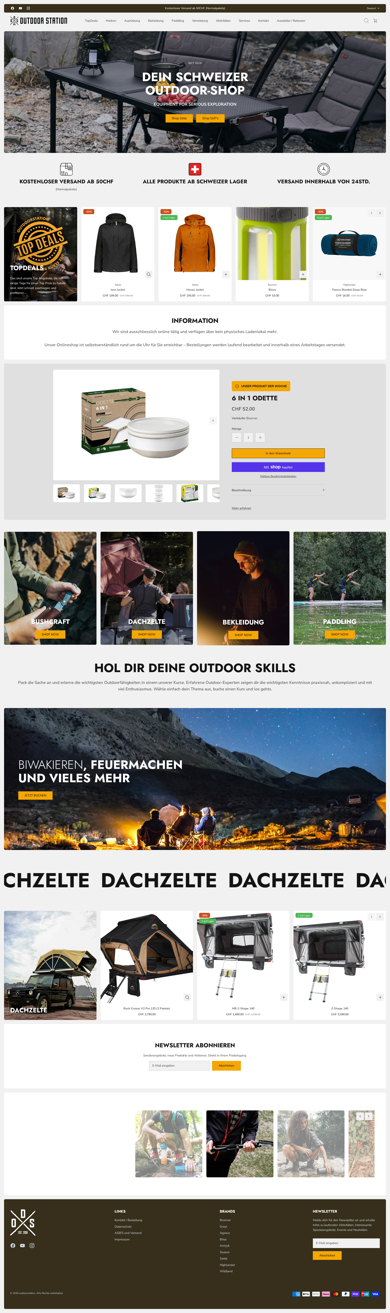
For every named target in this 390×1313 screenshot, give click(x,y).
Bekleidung (156, 21)
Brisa (223, 1239)
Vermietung (200, 21)
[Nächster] (258, 8)
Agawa (225, 1233)
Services (244, 21)
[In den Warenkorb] (226, 274)
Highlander (227, 1265)
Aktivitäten (223, 21)
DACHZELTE (71, 880)
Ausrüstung (132, 21)
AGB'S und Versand (128, 1233)
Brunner (251, 418)
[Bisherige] (132, 8)
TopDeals (91, 21)
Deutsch (371, 8)
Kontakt (263, 21)
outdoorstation (27, 1293)
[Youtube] (20, 8)
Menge (236, 429)
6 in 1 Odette (255, 398)
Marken (111, 21)
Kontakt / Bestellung (128, 1220)
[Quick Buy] (148, 274)
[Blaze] (272, 243)
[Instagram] (28, 8)
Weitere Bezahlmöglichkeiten (278, 476)
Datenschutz (123, 1227)
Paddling (178, 21)
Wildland (226, 1271)
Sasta (223, 1258)
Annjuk (225, 1246)
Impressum (122, 1239)
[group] (166, 1143)
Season (225, 1252)
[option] (136, 425)
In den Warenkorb (278, 453)
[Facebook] (12, 8)
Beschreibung (241, 490)
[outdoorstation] (38, 20)
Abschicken (226, 1066)
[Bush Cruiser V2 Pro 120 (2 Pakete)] (147, 957)
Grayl (223, 1227)
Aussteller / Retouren (291, 21)
